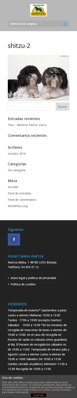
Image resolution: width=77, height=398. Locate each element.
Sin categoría (16, 170)
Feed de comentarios (22, 200)
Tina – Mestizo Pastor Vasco (27, 125)
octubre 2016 (17, 153)
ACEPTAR (38, 395)
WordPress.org (18, 206)
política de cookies (40, 389)
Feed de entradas (19, 193)
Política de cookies (23, 284)
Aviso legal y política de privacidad (33, 278)
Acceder (13, 187)
